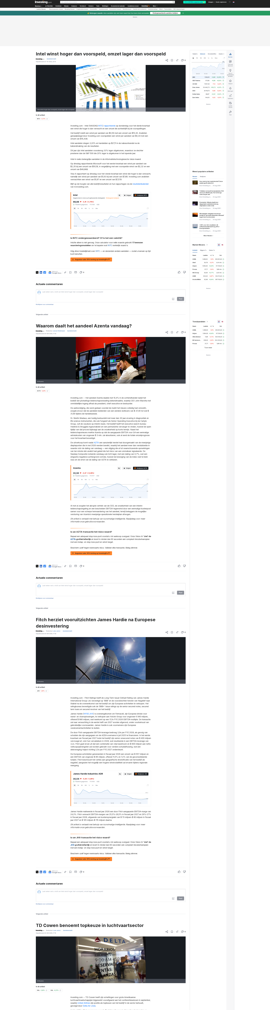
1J (89, 208)
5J (92, 208)
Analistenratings (152, 9)
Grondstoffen (93, 9)
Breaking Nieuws (70, 9)
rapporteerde (109, 126)
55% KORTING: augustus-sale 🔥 (195, 2)
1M (82, 208)
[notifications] (230, 2)
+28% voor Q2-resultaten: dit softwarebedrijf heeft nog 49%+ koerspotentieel (209, 226)
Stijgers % (203, 250)
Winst (160, 9)
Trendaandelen (198, 322)
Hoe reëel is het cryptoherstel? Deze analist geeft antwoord (211, 182)
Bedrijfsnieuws (127, 9)
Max (97, 208)
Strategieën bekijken (112, 198)
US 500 (194, 84)
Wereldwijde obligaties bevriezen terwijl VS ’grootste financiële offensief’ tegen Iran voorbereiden (211, 215)
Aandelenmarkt (103, 9)
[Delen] (166, 60)
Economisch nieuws (115, 9)
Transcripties (168, 9)
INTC (100, 126)
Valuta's (194, 54)
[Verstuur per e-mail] (75, 272)
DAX (193, 91)
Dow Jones (196, 87)
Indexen (202, 54)
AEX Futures (196, 80)
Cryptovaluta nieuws (82, 9)
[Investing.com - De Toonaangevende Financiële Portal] (43, 2)
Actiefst (194, 250)
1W (78, 208)
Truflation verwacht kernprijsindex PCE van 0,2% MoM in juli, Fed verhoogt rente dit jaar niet (211, 192)
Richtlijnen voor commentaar (44, 304)
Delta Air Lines (89, 1006)
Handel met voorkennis (139, 9)
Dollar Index (196, 94)
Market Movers (198, 245)
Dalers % (212, 250)
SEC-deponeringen (179, 9)
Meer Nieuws (208, 235)
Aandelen (222, 54)
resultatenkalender (141, 184)
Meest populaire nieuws (56, 9)
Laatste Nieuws (41, 9)
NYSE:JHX (88, 714)
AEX (193, 77)
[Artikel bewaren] (172, 60)
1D (74, 208)
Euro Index (195, 97)
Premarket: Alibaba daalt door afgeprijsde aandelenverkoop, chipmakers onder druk (209, 204)
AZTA (96, 442)
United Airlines (83, 1003)
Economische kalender (118, 6)
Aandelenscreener (133, 6)
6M (86, 208)
